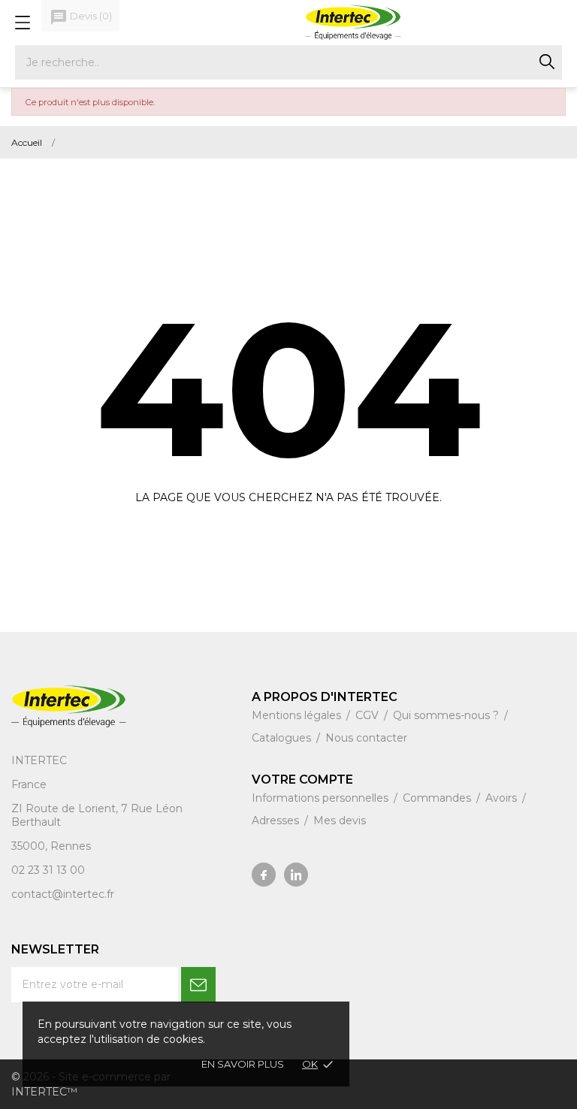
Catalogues (283, 738)
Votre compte (302, 779)
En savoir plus (242, 1064)
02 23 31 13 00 (48, 870)
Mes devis (339, 820)
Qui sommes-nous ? (447, 715)
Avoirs (502, 798)
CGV (368, 715)
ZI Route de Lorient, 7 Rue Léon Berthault (97, 815)
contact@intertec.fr (62, 894)
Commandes (438, 798)
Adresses (277, 820)
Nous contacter (366, 738)
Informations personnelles (321, 798)
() (81, 17)
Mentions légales (298, 715)
